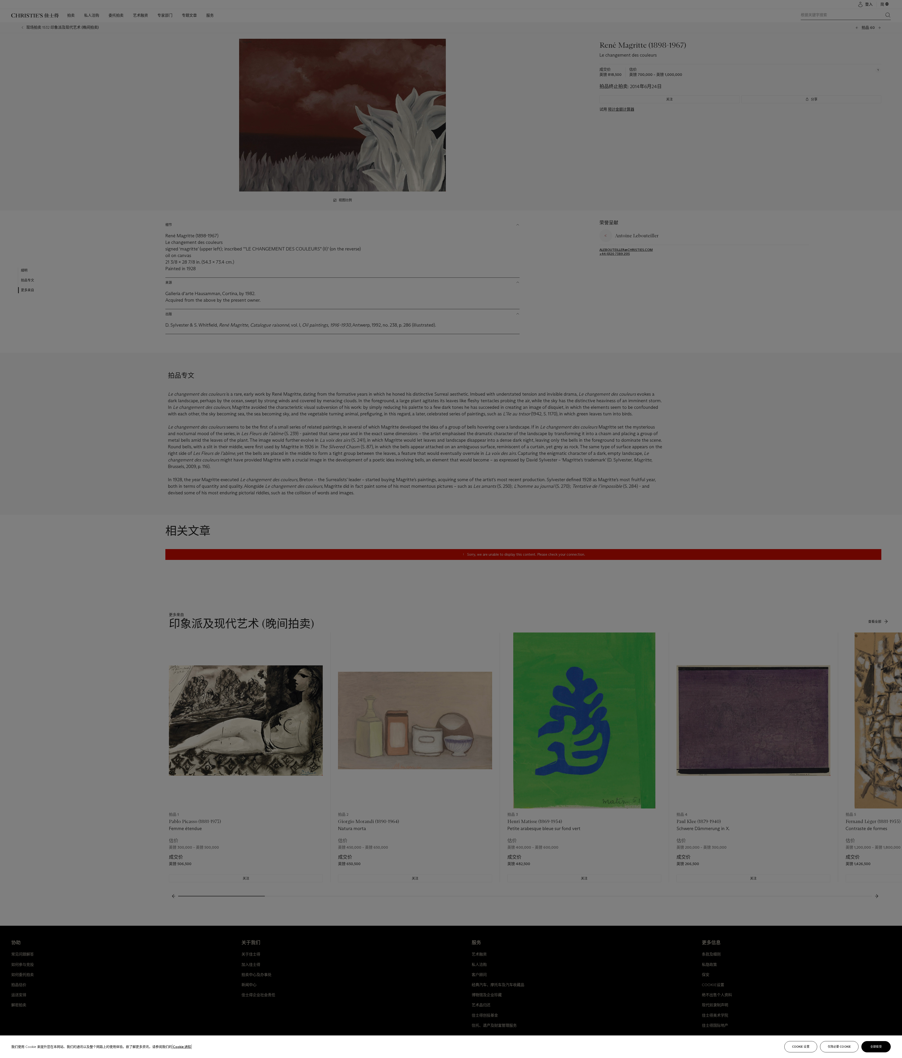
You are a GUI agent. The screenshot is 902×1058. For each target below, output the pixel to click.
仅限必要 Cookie (839, 1046)
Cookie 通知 (182, 1047)
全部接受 (876, 1046)
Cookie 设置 (800, 1046)
